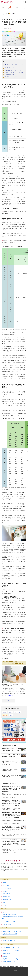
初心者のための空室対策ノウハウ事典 (12, 931)
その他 (4, 905)
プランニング (17, 712)
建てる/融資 (10, 8)
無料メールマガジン (8, 953)
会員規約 (15, 970)
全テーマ (3, 8)
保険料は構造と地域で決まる (11, 67)
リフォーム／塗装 (7, 888)
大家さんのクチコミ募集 (9, 961)
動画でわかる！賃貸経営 (9, 940)
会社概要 (5, 956)
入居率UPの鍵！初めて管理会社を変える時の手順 (12, 916)
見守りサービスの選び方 (7, 918)
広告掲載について (10, 968)
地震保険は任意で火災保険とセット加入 (13, 70)
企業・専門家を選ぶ (8, 924)
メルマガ (22, 1)
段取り (11, 715)
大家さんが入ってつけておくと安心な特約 (14, 72)
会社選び (10, 712)
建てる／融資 (6, 885)
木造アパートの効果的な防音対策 (9, 914)
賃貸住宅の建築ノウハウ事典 (10, 934)
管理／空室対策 (6, 894)
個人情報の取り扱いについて (21, 968)
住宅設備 (24, 8)
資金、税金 (5, 715)
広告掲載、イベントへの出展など (11, 959)
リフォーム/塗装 (17, 8)
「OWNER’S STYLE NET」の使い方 (12, 947)
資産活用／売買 (6, 896)
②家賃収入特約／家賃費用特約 (11, 76)
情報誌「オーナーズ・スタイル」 (11, 950)
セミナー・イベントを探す (9, 921)
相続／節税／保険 (7, 899)
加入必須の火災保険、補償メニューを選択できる (15, 65)
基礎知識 (4, 712)
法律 (4, 902)
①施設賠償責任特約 (9, 74)
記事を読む (5, 912)
